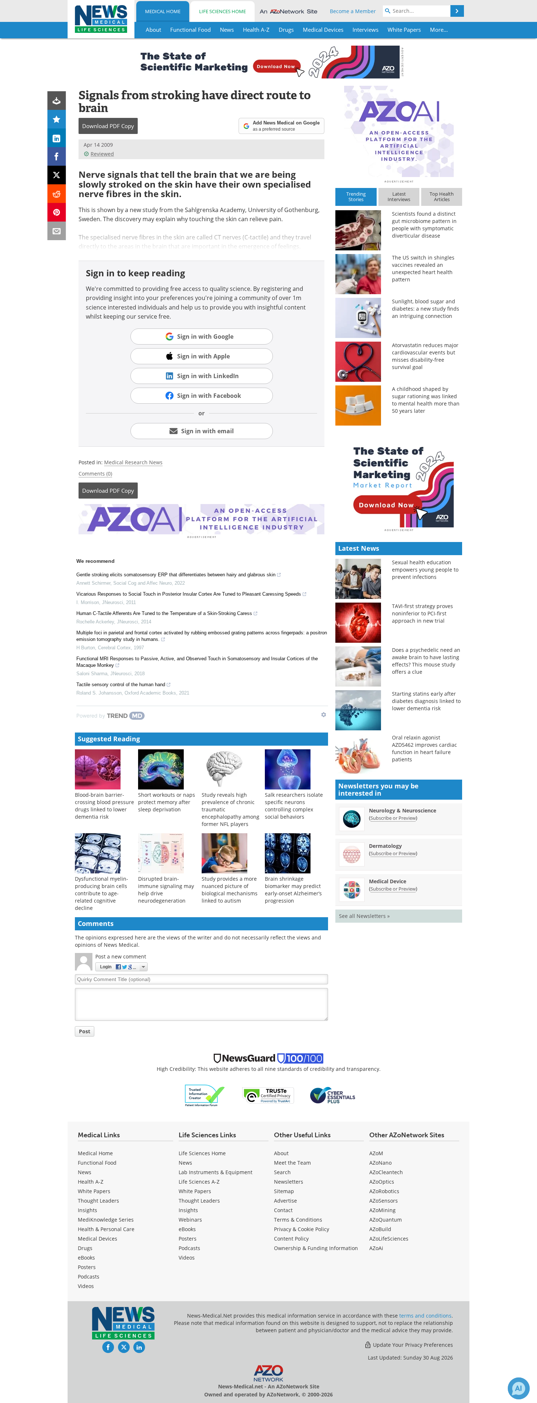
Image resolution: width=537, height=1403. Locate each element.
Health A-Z (90, 1181)
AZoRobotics (384, 1191)
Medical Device (387, 881)
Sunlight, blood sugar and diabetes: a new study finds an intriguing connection (425, 308)
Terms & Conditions (298, 1219)
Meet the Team (292, 1162)
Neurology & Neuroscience (402, 810)
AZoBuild (380, 1229)
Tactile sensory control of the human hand (120, 684)
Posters (87, 1267)
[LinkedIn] (56, 137)
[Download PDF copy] (56, 100)
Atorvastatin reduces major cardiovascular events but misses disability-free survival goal (425, 356)
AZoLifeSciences (388, 1238)
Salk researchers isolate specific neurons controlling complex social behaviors (294, 805)
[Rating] (56, 119)
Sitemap (284, 1191)
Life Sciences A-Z (199, 1181)
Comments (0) (95, 473)
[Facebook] (56, 156)
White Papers (94, 1191)
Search (282, 1172)
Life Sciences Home (222, 11)
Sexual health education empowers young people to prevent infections (425, 569)
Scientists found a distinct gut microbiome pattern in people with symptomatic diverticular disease (424, 224)
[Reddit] (56, 193)
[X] (56, 175)
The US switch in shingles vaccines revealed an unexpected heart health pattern (423, 268)
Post (84, 1031)
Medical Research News (133, 462)
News (84, 1172)
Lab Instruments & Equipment (215, 1172)
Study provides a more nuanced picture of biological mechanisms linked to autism (230, 889)
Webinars (190, 1219)
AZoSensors (383, 1200)
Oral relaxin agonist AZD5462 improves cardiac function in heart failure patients (424, 748)
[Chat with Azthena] (519, 1388)
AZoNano (380, 1162)
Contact (283, 1210)
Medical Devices (97, 1238)
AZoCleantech (386, 1172)
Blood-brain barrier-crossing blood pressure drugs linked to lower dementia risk (104, 805)
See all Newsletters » (364, 915)
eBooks (86, 1257)
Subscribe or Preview (393, 818)
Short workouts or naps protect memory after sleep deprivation (166, 802)
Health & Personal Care (106, 1229)
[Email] (56, 231)
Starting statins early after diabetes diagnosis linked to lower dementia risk (426, 701)
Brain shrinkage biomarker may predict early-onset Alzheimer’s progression (293, 889)
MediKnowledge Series (106, 1219)
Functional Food (97, 1162)
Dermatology (385, 845)
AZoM (376, 1153)
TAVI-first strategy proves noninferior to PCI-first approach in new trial (422, 613)
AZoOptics (381, 1181)
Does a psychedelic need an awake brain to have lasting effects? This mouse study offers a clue (426, 660)
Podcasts (88, 1276)
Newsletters (288, 1181)
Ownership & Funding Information (316, 1248)
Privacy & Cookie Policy (301, 1229)
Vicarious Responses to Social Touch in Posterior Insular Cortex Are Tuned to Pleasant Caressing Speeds (188, 594)
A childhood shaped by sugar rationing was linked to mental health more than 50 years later (426, 399)
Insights (87, 1210)
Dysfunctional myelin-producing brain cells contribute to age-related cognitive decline (101, 893)
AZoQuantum (385, 1219)
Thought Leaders (98, 1200)
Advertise (285, 1200)
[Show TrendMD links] (324, 715)
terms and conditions (425, 1315)
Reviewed (102, 153)
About (281, 1153)
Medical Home (162, 11)
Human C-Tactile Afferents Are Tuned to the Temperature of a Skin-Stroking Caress (164, 613)
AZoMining (382, 1210)
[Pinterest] (56, 212)
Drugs (85, 1248)
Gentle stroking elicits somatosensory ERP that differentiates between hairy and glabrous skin (175, 574)
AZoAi (376, 1248)
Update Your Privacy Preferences (412, 1344)
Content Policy (291, 1238)
